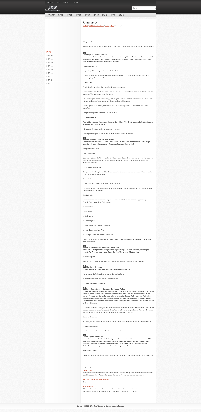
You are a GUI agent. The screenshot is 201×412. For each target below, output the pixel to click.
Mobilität (107, 26)
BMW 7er (96, 15)
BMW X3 (104, 15)
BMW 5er (78, 15)
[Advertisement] (119, 33)
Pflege (112, 26)
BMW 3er (69, 15)
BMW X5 (113, 15)
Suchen (75, 2)
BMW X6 (121, 15)
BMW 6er (87, 15)
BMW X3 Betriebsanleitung (96, 26)
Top (58, 2)
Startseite (49, 2)
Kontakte (66, 2)
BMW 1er (60, 15)
